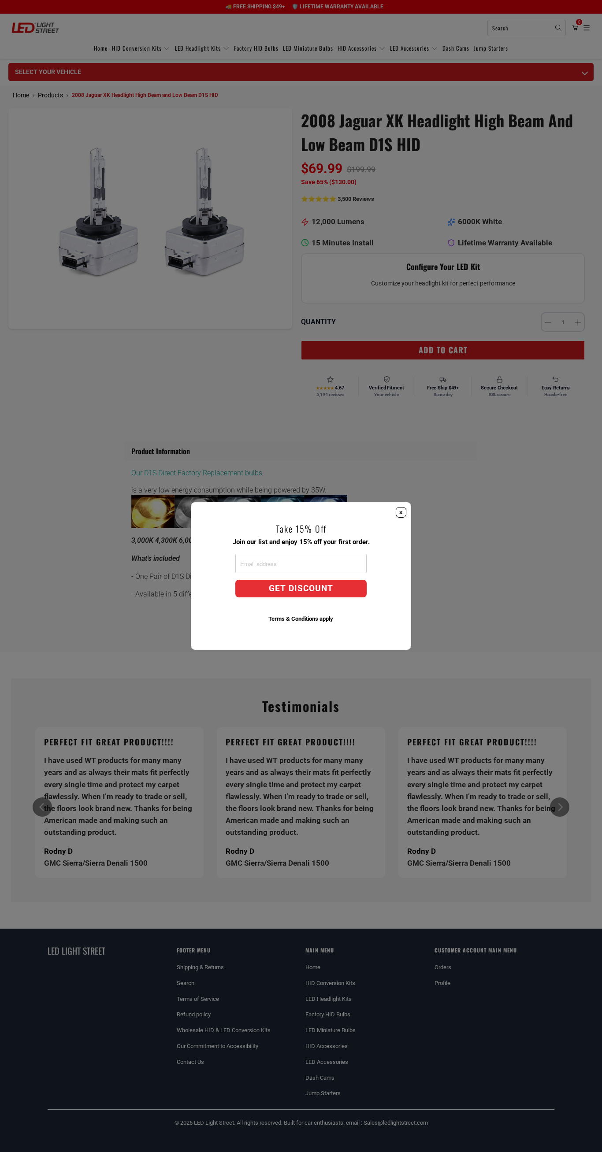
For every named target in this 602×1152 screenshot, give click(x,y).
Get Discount (301, 588)
